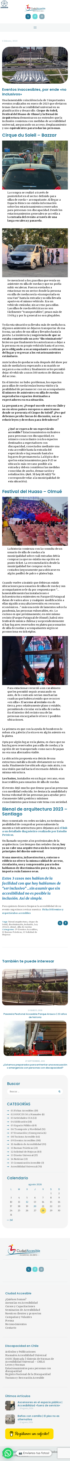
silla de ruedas (24, 927)
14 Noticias (17, 1159)
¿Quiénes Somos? (15, 1299)
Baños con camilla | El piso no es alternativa (38, 1418)
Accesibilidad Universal (24, 1166)
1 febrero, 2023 (9, 41)
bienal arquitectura (17, 921)
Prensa (9, 1320)
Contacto (10, 1327)
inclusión (28, 924)
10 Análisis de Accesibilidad (26, 1144)
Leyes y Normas (15, 1364)
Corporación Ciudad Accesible (20, 1451)
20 (35, 1206)
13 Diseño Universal (22, 1155)
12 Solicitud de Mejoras (24, 1151)
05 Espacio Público (21, 1125)
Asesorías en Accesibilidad (21, 1302)
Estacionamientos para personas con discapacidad (28, 1370)
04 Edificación (19, 1121)
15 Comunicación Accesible (26, 1162)
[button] (8, 1453)
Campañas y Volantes (18, 1317)
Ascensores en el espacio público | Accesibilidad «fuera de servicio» (40, 1404)
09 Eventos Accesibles (26, 929)
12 (27, 1202)
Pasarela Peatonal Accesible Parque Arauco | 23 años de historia (35, 1015)
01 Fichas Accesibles (22, 1110)
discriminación (16, 924)
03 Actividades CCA (21, 1118)
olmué (13, 927)
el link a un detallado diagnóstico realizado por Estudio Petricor (34, 831)
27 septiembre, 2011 (35, 1061)
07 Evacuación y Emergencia (27, 1133)
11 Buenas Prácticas (12, 932)
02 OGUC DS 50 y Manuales (26, 1114)
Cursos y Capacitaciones (20, 1306)
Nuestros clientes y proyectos (23, 1313)
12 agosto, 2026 (26, 1422)
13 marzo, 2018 (35, 1010)
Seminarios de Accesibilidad (22, 1309)
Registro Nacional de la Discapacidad (28, 1374)
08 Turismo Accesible (23, 1136)
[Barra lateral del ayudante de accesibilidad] (4, 4)
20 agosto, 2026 (26, 1408)
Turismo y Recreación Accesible (24, 1377)
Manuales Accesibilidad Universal (25, 1355)
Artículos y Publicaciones (20, 1351)
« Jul (10, 1220)
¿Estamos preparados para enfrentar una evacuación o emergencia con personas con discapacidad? (35, 1066)
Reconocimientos (16, 1324)
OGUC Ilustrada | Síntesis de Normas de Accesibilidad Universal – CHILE (29, 1360)
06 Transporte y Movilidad (26, 1129)
